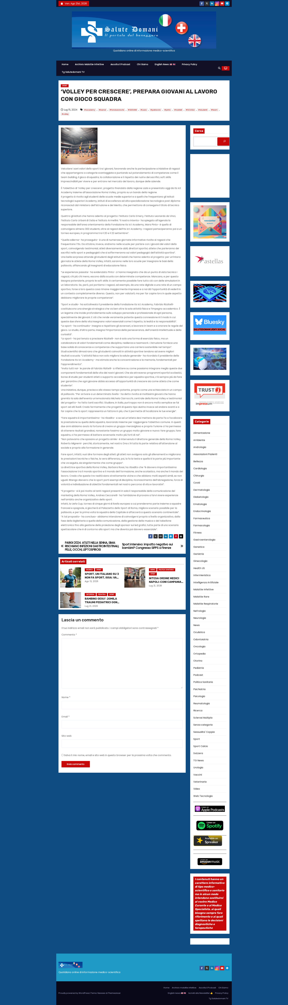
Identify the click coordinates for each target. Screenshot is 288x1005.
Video (196, 789)
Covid (196, 482)
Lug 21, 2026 (155, 585)
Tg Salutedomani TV (73, 71)
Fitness (197, 532)
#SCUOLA (190, 110)
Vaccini (197, 774)
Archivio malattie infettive (89, 64)
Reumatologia (201, 703)
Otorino (197, 660)
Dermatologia (201, 490)
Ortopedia (90, 594)
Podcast (198, 675)
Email (66, 716)
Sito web (67, 736)
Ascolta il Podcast (120, 64)
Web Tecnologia (203, 796)
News (152, 570)
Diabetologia (200, 497)
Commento (69, 634)
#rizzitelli (178, 110)
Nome (66, 697)
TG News (198, 760)
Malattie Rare (201, 596)
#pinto (167, 110)
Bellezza (198, 461)
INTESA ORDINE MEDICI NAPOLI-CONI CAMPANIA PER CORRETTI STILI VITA (166, 582)
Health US (199, 568)
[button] (219, 68)
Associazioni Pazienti (205, 454)
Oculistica (199, 632)
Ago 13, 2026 (91, 581)
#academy (89, 110)
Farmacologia (201, 525)
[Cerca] (224, 141)
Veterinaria (200, 781)
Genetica (198, 547)
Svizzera (198, 753)
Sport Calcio (200, 746)
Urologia (198, 767)
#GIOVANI (132, 110)
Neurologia (199, 618)
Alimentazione (201, 433)
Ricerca (89, 570)
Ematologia (200, 504)
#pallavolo (155, 110)
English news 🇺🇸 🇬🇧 (165, 64)
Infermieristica (201, 575)
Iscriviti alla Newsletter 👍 (200, 993)
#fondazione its (117, 110)
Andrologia (199, 447)
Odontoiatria (200, 639)
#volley (65, 114)
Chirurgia (198, 475)
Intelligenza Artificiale (206, 582)
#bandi (102, 110)
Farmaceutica (201, 518)
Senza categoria (203, 724)
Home (65, 64)
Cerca (199, 131)
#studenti (202, 110)
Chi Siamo (142, 64)
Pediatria (102, 594)
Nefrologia (199, 611)
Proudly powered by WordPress (74, 993)
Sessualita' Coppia (204, 732)
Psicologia (199, 696)
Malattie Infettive (203, 589)
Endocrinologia (202, 511)
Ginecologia (200, 561)
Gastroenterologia (204, 539)
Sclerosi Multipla (202, 717)
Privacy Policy (189, 64)
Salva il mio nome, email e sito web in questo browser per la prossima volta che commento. (117, 755)
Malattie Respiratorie (205, 603)
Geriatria (198, 554)
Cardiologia (200, 468)
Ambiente (199, 440)
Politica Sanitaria (166, 570)
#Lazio (143, 110)
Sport (64, 86)
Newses (101, 993)
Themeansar (114, 993)
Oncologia (199, 646)
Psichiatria (199, 689)
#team (214, 110)
